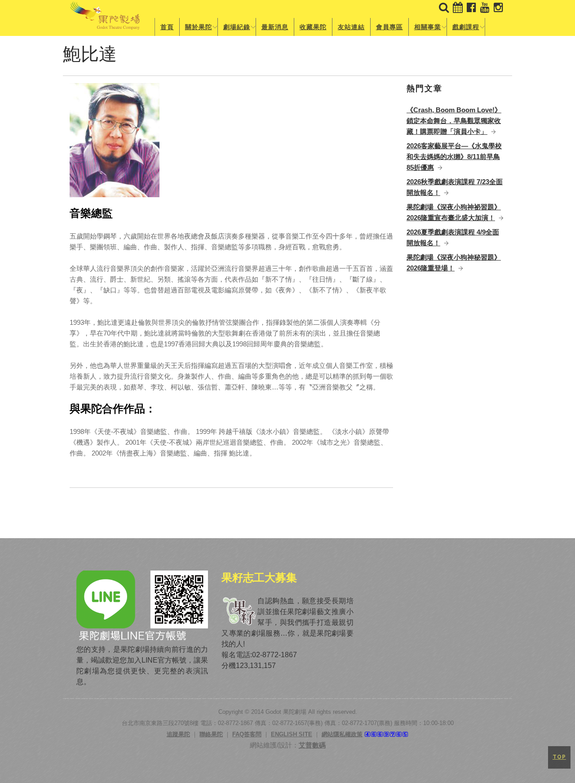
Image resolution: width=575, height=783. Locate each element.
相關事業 (427, 27)
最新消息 (274, 27)
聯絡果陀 (211, 734)
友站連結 (351, 27)
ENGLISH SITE (291, 734)
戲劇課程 (465, 27)
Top (559, 757)
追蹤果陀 (178, 734)
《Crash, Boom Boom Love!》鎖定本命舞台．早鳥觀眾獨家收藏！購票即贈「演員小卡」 (454, 120)
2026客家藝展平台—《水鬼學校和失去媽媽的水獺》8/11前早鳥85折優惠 (454, 156)
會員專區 (389, 27)
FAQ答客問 (246, 734)
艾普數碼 (312, 745)
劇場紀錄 (236, 27)
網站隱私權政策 (342, 734)
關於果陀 (198, 27)
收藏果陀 (313, 27)
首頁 (167, 27)
